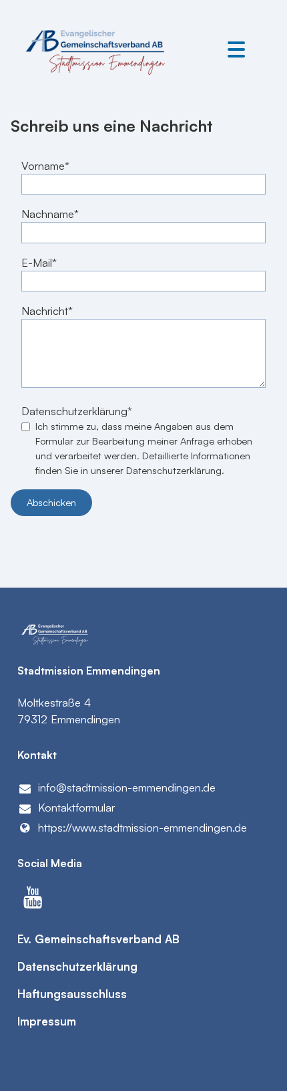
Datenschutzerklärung (74, 411)
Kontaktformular (76, 807)
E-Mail (36, 262)
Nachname (47, 214)
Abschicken (51, 502)
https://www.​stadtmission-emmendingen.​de (142, 827)
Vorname (43, 165)
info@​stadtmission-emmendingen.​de (127, 787)
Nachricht (44, 311)
